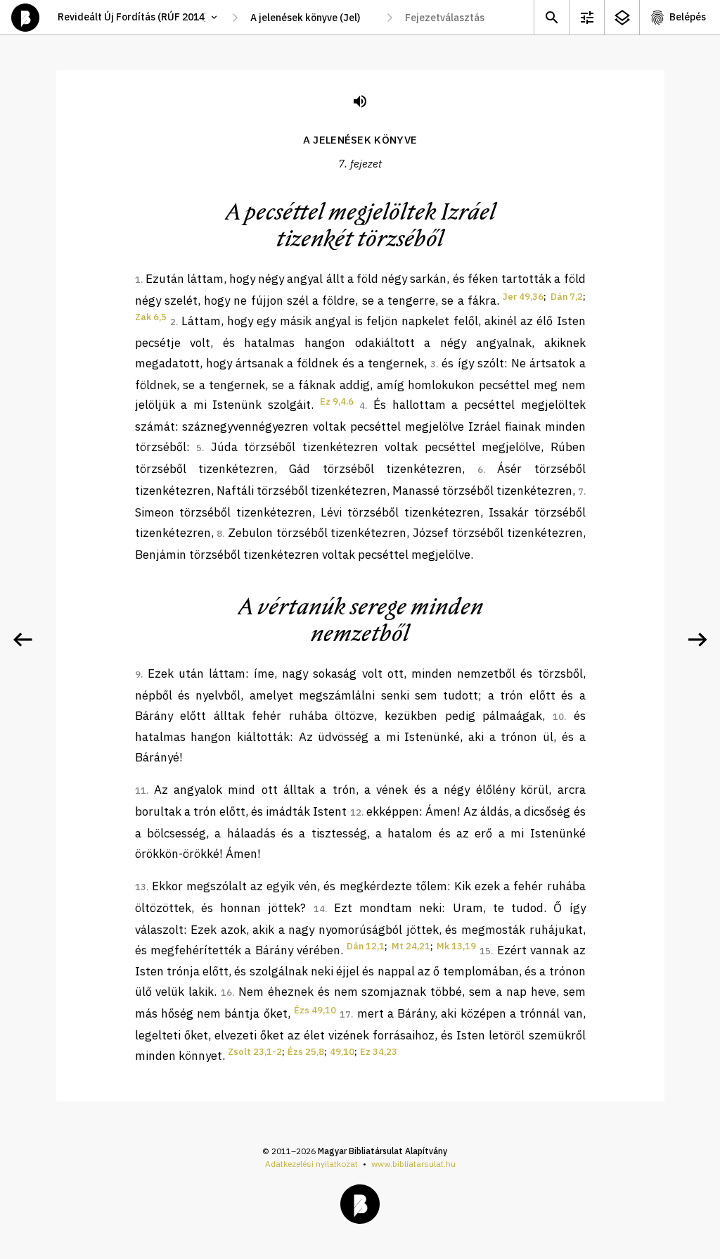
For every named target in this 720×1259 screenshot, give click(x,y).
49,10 (342, 1052)
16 (226, 993)
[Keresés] (551, 17)
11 (140, 791)
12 (355, 812)
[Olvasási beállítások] (586, 17)
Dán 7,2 (567, 297)
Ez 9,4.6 (337, 401)
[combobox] (312, 18)
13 (140, 887)
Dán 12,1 (366, 946)
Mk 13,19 (456, 946)
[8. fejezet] (697, 640)
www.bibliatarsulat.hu (413, 1163)
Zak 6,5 (151, 317)
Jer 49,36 (523, 297)
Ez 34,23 (378, 1052)
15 (485, 951)
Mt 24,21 (411, 946)
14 (319, 909)
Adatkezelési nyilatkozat (311, 1163)
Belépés (687, 17)
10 (558, 717)
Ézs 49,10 (315, 1010)
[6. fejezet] (22, 640)
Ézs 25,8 (306, 1052)
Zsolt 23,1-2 (255, 1052)
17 (345, 1014)
